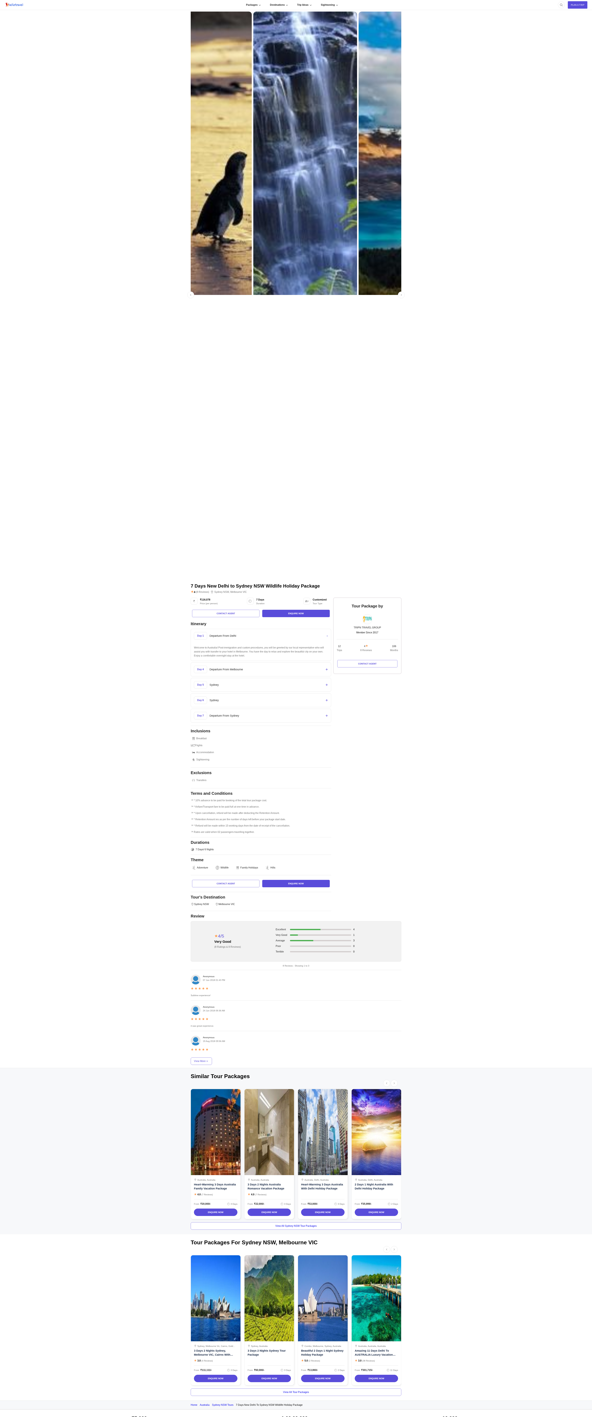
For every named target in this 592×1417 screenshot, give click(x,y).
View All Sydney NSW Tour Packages (296, 1226)
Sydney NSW (221, 592)
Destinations (277, 5)
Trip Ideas (302, 5)
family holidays (249, 867)
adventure (202, 867)
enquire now (296, 613)
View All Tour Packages (296, 1392)
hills (272, 867)
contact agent (226, 613)
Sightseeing (328, 5)
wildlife (224, 867)
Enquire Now (215, 1212)
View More (200, 1061)
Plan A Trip (577, 5)
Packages (252, 5)
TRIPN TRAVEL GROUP (367, 627)
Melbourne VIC (238, 592)
